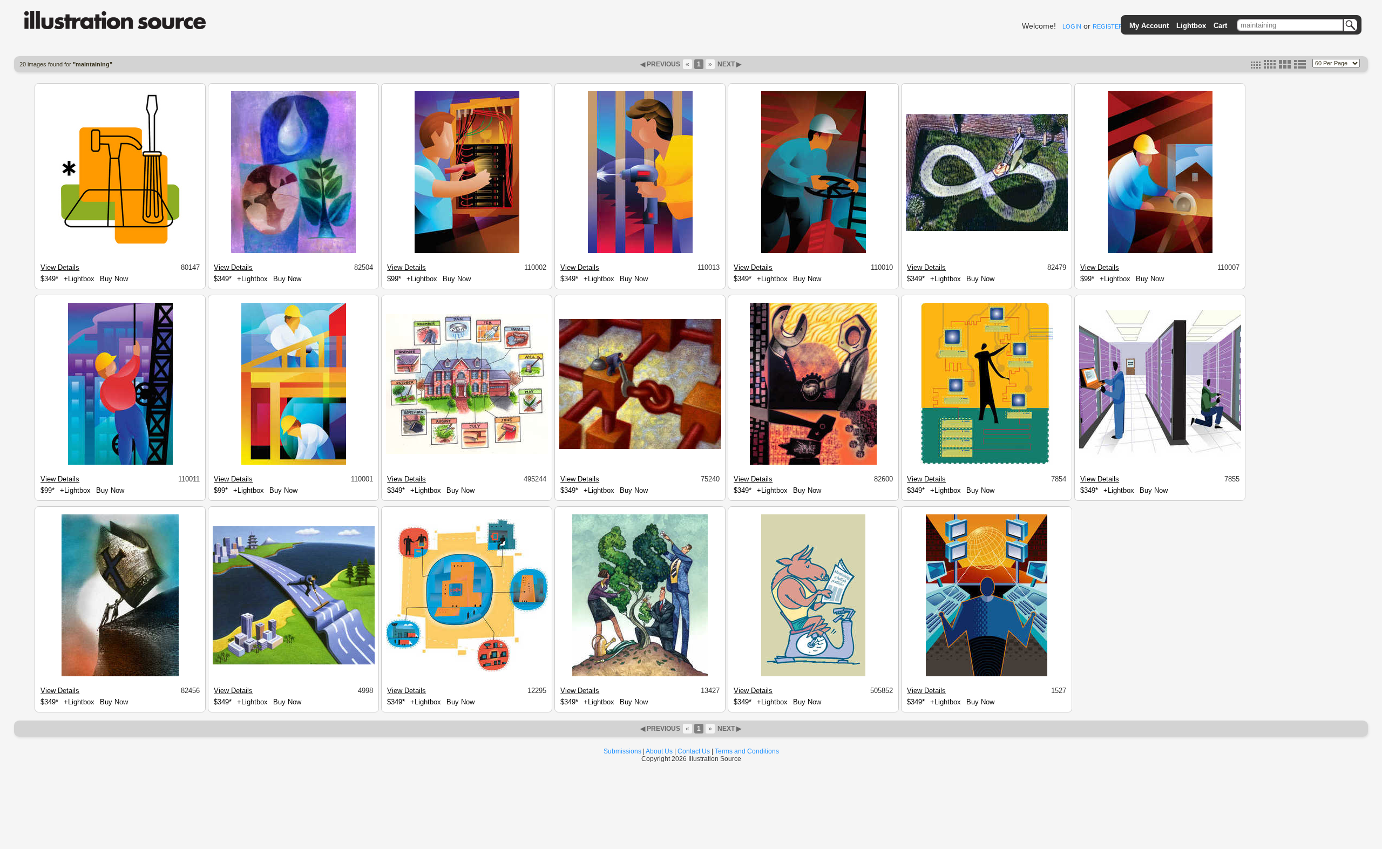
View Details (59, 267)
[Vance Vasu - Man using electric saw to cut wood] (1160, 251)
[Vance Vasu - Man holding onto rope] (120, 463)
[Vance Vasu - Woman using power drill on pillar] (640, 251)
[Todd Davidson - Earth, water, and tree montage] (293, 251)
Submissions (622, 751)
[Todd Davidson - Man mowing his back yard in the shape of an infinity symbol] (987, 229)
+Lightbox (79, 279)
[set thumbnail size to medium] (1270, 66)
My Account (1149, 26)
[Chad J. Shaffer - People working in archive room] (1160, 456)
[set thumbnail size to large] (1285, 66)
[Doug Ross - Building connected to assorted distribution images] (467, 670)
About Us (659, 751)
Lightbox (1191, 26)
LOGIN (1071, 26)
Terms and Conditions (747, 751)
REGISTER (1108, 26)
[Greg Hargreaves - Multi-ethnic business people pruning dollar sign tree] (640, 674)
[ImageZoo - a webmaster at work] (986, 674)
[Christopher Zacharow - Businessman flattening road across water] (294, 662)
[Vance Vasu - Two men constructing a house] (293, 463)
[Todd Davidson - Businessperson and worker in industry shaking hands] (813, 463)
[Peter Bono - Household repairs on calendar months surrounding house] (467, 452)
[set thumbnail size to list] (1300, 66)
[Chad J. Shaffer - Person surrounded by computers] (986, 463)
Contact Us (694, 751)
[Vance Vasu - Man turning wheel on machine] (813, 251)
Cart (1220, 26)
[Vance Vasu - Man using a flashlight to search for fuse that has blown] (467, 251)
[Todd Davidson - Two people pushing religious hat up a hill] (120, 674)
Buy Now (114, 279)
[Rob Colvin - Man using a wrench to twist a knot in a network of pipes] (640, 447)
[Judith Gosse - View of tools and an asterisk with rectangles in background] (120, 251)
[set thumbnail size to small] (1256, 66)
